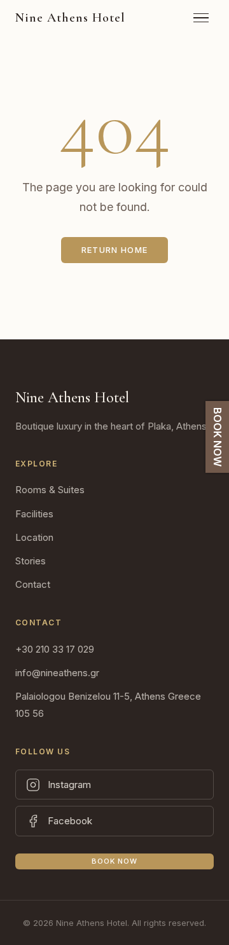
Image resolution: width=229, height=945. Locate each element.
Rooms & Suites (50, 490)
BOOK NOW (217, 436)
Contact (32, 584)
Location (34, 537)
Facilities (34, 514)
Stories (30, 561)
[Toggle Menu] (201, 18)
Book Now (115, 861)
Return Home (114, 250)
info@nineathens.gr (57, 673)
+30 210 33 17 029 (54, 649)
